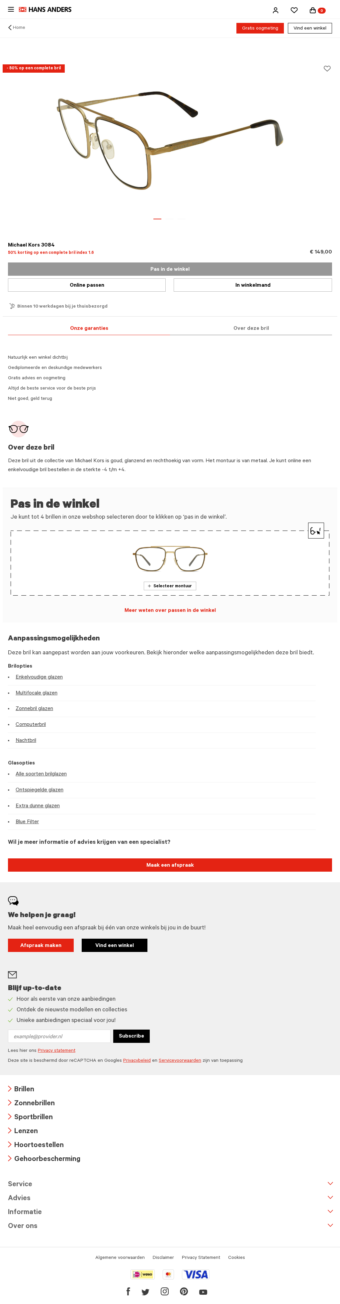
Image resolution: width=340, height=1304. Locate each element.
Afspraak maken (40, 946)
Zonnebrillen (31, 1104)
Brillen (21, 1090)
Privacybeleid (137, 1061)
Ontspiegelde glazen (39, 790)
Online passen (87, 286)
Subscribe (131, 1037)
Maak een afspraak (170, 866)
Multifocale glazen (36, 693)
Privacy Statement (201, 1258)
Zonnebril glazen (34, 709)
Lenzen (23, 1132)
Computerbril (31, 725)
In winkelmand (253, 286)
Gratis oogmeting (260, 29)
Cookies (236, 1258)
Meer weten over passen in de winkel (170, 611)
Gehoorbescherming (44, 1160)
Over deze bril (251, 329)
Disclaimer (163, 1258)
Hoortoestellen (36, 1146)
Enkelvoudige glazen (39, 677)
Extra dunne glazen (38, 806)
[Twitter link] (145, 1291)
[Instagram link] (165, 1291)
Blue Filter (27, 822)
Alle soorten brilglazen (41, 774)
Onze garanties (89, 329)
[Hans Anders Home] (48, 9)
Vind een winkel (310, 29)
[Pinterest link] (184, 1291)
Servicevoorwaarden (180, 1061)
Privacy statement (56, 1051)
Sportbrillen (30, 1118)
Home (19, 28)
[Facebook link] (128, 1291)
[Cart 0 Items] (313, 10)
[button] (276, 10)
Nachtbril (26, 741)
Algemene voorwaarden (120, 1258)
